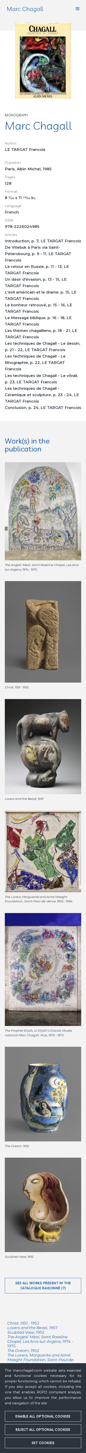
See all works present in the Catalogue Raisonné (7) (43, 1285)
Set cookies (43, 1443)
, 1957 (32, 1327)
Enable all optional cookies (43, 1416)
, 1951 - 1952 (23, 1323)
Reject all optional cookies (43, 1429)
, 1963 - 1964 (41, 1360)
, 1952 (25, 1332)
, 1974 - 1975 (40, 1341)
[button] (77, 8)
